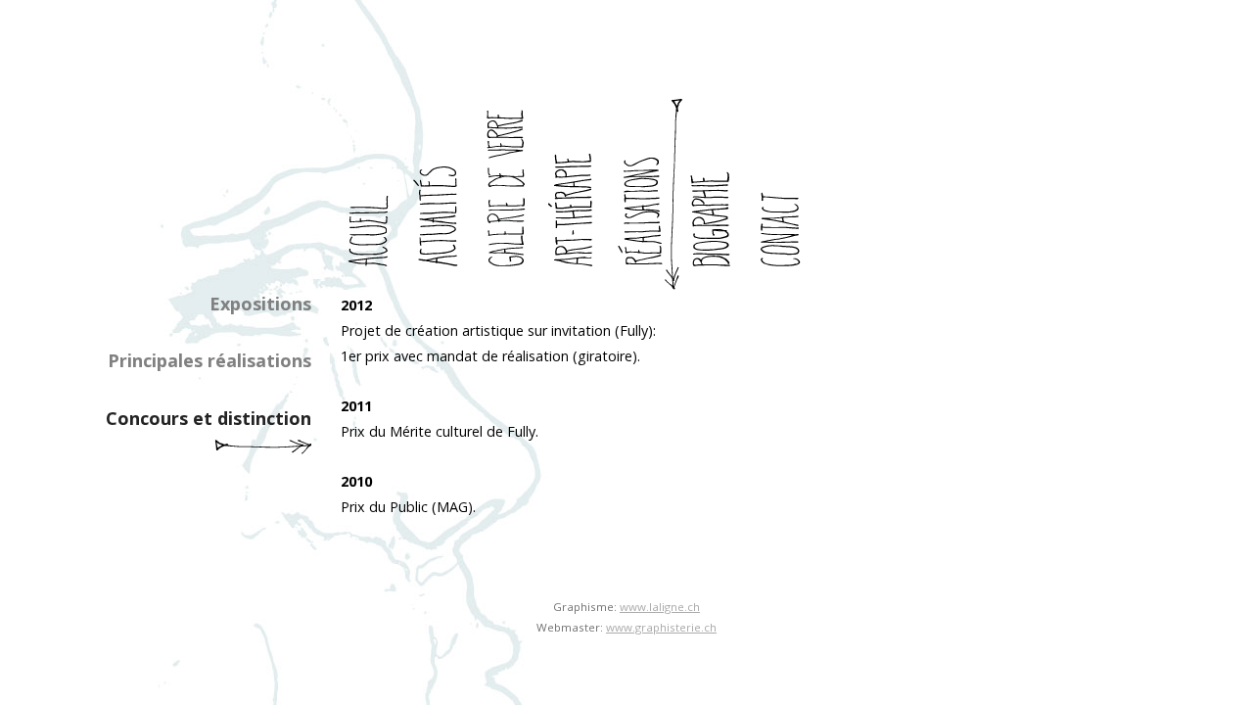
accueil (375, 195)
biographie (717, 195)
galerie (512, 195)
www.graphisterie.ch (661, 627)
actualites (443, 195)
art (580, 195)
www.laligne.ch (660, 606)
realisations (649, 195)
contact (786, 195)
